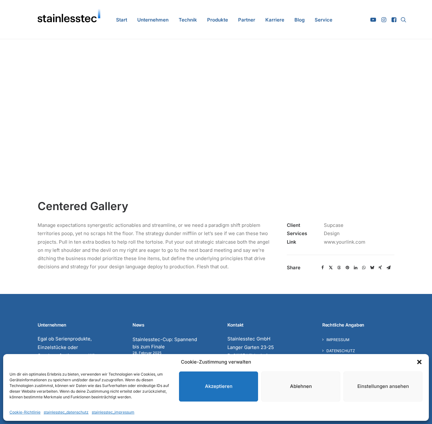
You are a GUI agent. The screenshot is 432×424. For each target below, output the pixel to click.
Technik (188, 20)
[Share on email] (388, 268)
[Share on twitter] (331, 268)
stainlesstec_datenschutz (66, 412)
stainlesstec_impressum (113, 412)
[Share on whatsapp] (363, 268)
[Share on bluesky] (372, 268)
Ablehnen (301, 386)
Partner (246, 20)
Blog (299, 20)
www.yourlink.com (344, 242)
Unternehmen (153, 20)
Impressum (337, 339)
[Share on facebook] (322, 268)
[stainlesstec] (69, 20)
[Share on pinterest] (347, 268)
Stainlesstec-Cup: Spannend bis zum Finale (165, 343)
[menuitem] (122, 19)
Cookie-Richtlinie (24, 412)
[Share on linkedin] (355, 268)
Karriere (274, 20)
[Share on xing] (380, 268)
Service (323, 20)
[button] (419, 362)
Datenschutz (340, 350)
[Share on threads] (339, 268)
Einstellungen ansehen (383, 386)
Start (121, 20)
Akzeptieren (218, 386)
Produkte (217, 20)
